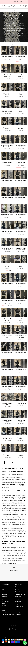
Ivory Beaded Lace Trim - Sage (20, 163)
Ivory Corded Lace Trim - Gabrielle (7, 319)
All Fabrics (4, 605)
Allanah (7, 535)
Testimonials (4, 594)
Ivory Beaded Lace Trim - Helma (20, 319)
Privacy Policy (18, 599)
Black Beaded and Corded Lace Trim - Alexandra (7, 215)
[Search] (4, 6)
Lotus (9, 530)
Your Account (5, 599)
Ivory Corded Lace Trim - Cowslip (7, 387)
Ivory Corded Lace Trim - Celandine (20, 301)
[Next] (22, 462)
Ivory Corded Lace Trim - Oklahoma (7, 57)
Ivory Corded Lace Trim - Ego (7, 284)
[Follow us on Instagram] (9, 629)
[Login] (20, 6)
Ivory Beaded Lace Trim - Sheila (7, 454)
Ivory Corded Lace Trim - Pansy (20, 284)
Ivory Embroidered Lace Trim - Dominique (7, 249)
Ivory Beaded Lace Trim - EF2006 (20, 454)
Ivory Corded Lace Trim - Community (20, 353)
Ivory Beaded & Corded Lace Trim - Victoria (21, 249)
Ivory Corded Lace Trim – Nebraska (20, 232)
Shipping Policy (18, 604)
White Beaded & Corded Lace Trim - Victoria (7, 437)
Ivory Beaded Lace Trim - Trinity (20, 421)
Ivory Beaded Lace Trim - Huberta (20, 57)
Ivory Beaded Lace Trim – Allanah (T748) (7, 75)
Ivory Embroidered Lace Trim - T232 (7, 265)
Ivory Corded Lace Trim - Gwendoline (7, 198)
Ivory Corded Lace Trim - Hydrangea (20, 127)
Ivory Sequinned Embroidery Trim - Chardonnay (7, 146)
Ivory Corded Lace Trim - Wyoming (7, 127)
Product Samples (19, 591)
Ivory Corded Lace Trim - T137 (7, 370)
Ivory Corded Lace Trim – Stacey (20, 110)
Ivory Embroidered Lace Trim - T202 (20, 370)
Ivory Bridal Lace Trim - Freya (7, 181)
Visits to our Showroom (20, 594)
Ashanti (12, 535)
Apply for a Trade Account (5, 602)
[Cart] (25, 6)
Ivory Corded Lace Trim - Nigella (7, 421)
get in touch (7, 563)
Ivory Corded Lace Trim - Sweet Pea (20, 75)
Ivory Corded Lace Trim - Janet (7, 163)
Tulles (6, 14)
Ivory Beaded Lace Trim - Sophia (7, 301)
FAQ (16, 586)
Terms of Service (19, 606)
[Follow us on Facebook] (3, 629)
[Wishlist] (23, 6)
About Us (4, 591)
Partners (17, 589)
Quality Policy (18, 596)
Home (3, 14)
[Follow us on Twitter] (6, 629)
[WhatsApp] (25, 643)
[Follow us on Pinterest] (12, 629)
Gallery (3, 586)
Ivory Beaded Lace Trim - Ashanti (20, 198)
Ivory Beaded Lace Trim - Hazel (7, 353)
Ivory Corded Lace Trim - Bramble (20, 146)
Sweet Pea (14, 530)
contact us (7, 525)
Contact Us (4, 596)
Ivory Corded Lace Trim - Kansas (20, 265)
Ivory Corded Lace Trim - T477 (7, 404)
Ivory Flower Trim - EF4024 (21, 403)
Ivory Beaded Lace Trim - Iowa (20, 181)
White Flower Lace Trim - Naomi (20, 437)
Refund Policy (18, 601)
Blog (3, 589)
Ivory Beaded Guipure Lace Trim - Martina (21, 336)
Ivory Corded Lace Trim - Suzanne (7, 94)
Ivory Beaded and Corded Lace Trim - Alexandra (7, 110)
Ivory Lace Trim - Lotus (7, 231)
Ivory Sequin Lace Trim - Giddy (7, 336)
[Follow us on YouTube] (15, 629)
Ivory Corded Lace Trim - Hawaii (20, 215)
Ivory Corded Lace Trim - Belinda (20, 94)
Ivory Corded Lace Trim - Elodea (20, 387)
